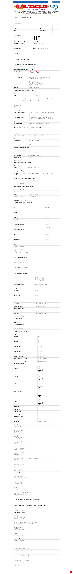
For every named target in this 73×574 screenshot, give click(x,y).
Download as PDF (56, 1)
